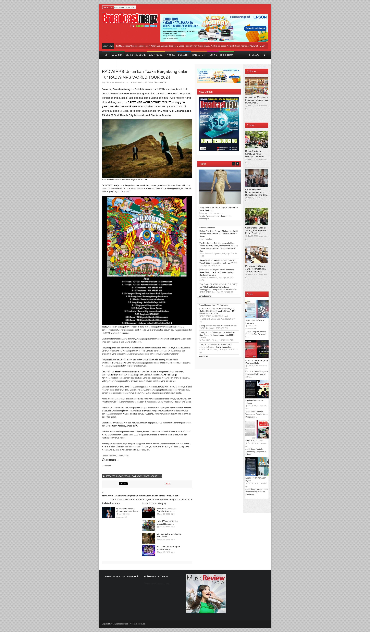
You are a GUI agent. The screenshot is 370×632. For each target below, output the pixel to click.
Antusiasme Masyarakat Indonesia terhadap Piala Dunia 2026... (256, 100)
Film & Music (138, 83)
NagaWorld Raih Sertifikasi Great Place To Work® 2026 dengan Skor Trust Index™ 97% (218, 261)
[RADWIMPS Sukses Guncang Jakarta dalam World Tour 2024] (108, 512)
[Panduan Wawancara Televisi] (257, 398)
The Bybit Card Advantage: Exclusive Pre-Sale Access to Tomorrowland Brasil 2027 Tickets (217, 335)
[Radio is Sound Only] (257, 438)
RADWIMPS (110, 476)
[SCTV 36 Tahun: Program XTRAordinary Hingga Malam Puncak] (148, 550)
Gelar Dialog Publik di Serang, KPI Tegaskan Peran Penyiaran (255, 230)
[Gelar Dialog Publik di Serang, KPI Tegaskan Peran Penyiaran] (256, 216)
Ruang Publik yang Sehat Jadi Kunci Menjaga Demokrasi (254, 154)
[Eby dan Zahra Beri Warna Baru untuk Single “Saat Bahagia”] (148, 538)
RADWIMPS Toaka (123, 476)
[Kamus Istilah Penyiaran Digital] (257, 475)
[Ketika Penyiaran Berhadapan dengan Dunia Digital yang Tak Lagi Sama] (256, 178)
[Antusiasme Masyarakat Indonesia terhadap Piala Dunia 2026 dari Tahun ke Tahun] (256, 86)
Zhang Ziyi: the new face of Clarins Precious (218, 326)
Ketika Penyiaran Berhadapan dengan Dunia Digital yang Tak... (256, 192)
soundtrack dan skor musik (124, 188)
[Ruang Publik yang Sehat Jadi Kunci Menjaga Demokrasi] (256, 139)
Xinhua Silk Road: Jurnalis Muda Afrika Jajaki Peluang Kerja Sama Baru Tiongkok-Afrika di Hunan (218, 233)
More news (203, 356)
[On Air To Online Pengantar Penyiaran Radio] (257, 358)
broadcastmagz (123, 83)
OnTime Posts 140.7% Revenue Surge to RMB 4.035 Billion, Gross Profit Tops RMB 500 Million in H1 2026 (217, 311)
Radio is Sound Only (254, 440)
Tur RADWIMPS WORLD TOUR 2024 (147, 476)
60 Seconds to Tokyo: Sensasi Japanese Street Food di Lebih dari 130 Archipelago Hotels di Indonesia (216, 272)
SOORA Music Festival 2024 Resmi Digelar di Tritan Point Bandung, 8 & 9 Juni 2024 (149, 499)
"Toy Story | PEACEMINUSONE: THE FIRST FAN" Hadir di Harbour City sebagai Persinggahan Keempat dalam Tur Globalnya (218, 287)
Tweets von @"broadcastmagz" (157, 583)
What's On (149, 83)
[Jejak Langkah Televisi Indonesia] (257, 318)
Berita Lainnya (205, 296)
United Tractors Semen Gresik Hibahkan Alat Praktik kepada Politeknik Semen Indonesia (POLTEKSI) (203, 46)
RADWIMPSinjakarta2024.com (134, 179)
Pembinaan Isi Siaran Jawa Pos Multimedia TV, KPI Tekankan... (255, 269)
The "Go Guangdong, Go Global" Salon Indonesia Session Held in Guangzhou (215, 345)
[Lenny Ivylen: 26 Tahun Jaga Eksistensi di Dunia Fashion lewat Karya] (220, 203)
